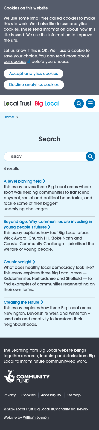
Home (9, 117)
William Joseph (36, 417)
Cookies (28, 395)
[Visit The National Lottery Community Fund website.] (27, 376)
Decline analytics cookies (33, 85)
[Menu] (90, 103)
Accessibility (51, 395)
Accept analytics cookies (33, 73)
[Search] (90, 156)
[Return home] (31, 103)
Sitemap (74, 395)
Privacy (10, 395)
